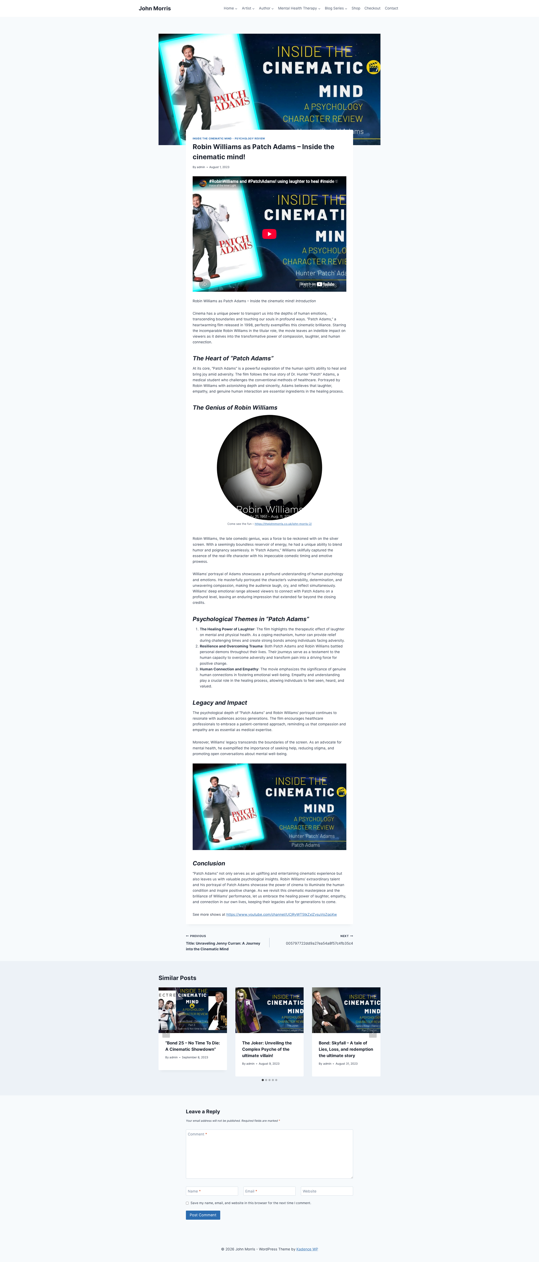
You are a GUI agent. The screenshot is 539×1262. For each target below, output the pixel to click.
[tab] (263, 1080)
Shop (356, 8)
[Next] (373, 1032)
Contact (391, 8)
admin (201, 167)
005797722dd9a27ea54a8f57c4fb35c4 (319, 939)
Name (194, 1191)
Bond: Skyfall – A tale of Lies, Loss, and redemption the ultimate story (346, 1049)
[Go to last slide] (166, 1032)
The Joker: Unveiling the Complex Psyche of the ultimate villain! (267, 1049)
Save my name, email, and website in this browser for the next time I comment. (251, 1203)
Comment (197, 1134)
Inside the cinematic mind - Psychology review (229, 138)
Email (251, 1191)
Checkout (372, 8)
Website (309, 1191)
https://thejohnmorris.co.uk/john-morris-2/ (283, 523)
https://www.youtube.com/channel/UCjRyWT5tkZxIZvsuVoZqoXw (281, 914)
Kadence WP (307, 1249)
